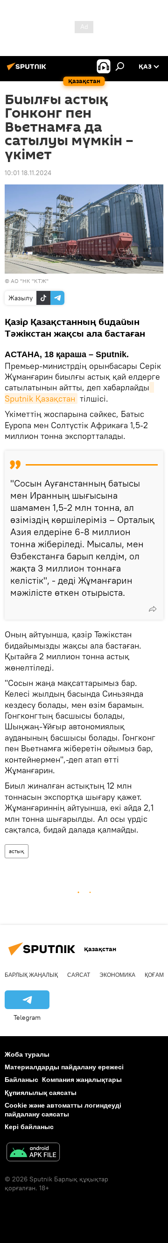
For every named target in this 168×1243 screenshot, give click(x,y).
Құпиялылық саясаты (41, 1092)
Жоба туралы (27, 1054)
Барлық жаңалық (31, 975)
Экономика (117, 975)
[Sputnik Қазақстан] (28, 70)
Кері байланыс (29, 1126)
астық (16, 851)
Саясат (78, 975)
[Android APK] (33, 1153)
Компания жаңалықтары (82, 1079)
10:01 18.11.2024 (28, 173)
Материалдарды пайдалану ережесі (64, 1067)
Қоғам (154, 975)
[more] (152, 609)
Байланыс (21, 1079)
